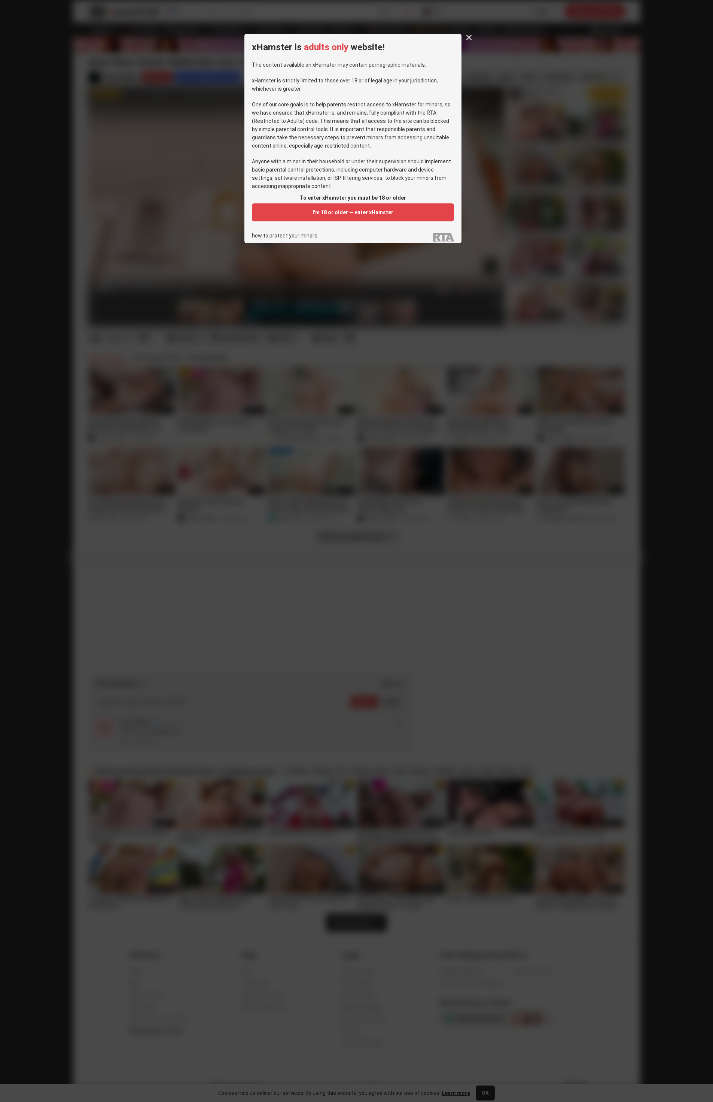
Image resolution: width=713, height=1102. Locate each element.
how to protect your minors (284, 236)
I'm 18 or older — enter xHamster (353, 212)
